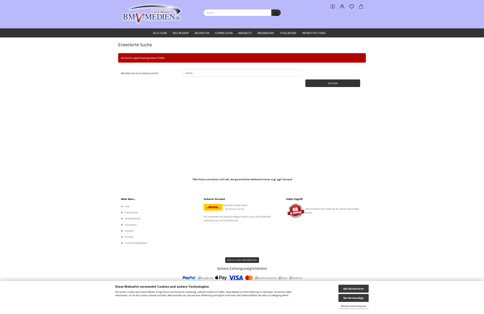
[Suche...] (276, 12)
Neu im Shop (181, 33)
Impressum (131, 224)
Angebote (245, 33)
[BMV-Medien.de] (153, 14)
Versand (287, 179)
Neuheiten (202, 33)
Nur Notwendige (353, 298)
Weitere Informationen (353, 306)
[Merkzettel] (351, 6)
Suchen (333, 83)
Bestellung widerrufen (242, 260)
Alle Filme (160, 33)
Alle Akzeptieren (353, 288)
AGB (127, 206)
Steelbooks (288, 33)
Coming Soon (224, 33)
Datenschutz (131, 212)
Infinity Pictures (314, 33)
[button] (342, 6)
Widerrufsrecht (132, 218)
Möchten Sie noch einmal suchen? (140, 73)
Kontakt (129, 237)
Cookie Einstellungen (136, 243)
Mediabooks (266, 33)
